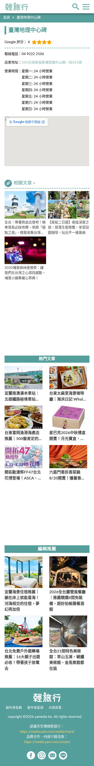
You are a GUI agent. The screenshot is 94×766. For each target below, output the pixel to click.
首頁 (6, 17)
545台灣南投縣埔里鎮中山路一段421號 (52, 62)
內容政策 (55, 707)
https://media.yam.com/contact (47, 742)
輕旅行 (17, 6)
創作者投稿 (14, 707)
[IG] (41, 755)
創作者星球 (35, 707)
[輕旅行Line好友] (63, 755)
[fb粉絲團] (31, 755)
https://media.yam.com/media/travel (47, 731)
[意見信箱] (52, 755)
